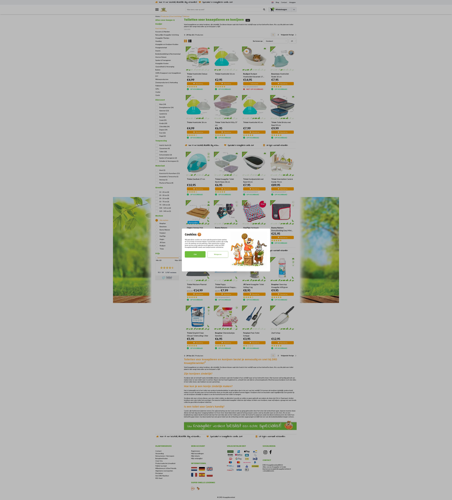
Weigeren (218, 254)
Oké (195, 254)
